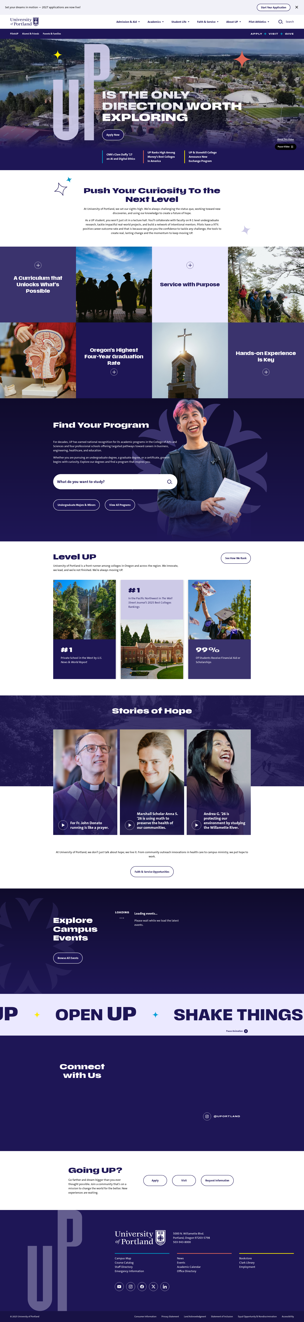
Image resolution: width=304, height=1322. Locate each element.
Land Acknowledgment (195, 1316)
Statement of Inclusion (222, 1316)
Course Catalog (124, 1262)
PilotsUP (14, 33)
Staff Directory (124, 1267)
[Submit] (170, 481)
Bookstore (245, 1258)
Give (289, 33)
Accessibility (288, 1316)
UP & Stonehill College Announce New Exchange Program (203, 157)
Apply (257, 33)
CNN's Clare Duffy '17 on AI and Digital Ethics (121, 157)
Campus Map (123, 1258)
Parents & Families (52, 33)
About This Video (285, 139)
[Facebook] (142, 1286)
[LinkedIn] (164, 1286)
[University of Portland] (24, 22)
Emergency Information (129, 1271)
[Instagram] (130, 1286)
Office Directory (186, 1271)
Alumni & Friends (30, 33)
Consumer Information (145, 1316)
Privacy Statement (170, 1316)
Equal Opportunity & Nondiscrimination (257, 1316)
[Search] (115, 481)
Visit (274, 33)
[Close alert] (296, 7)
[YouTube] (119, 1286)
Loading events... (145, 913)
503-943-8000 (182, 1242)
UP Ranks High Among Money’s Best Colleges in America (161, 157)
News (180, 1258)
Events (181, 1262)
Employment (247, 1267)
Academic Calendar (189, 1267)
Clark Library (247, 1262)
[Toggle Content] (38, 265)
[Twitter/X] (153, 1286)
